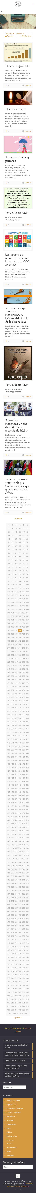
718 (19, 943)
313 (8, 708)
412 (19, 764)
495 (16, 813)
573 (16, 859)
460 (19, 792)
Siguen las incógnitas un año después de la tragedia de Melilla (16, 425)
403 (8, 760)
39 (16, 546)
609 (16, 880)
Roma (9, 1152)
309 (16, 704)
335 (23, 718)
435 (16, 778)
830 (12, 1010)
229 (8, 659)
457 (8, 792)
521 (23, 827)
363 (16, 736)
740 (12, 957)
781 (8, 982)
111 (16, 588)
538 (19, 838)
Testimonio (10, 1156)
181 (8, 630)
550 (19, 845)
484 (19, 806)
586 (19, 866)
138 (27, 602)
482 (12, 806)
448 (19, 785)
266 (12, 680)
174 (27, 623)
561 (16, 852)
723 (16, 947)
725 (23, 947)
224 (12, 655)
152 (12, 613)
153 (16, 613)
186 (27, 630)
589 (8, 869)
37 (9, 546)
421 (8, 771)
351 (16, 729)
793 (8, 989)
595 (8, 873)
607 (8, 880)
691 (8, 929)
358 (19, 732)
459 (16, 792)
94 (20, 578)
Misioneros (11, 1140)
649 (8, 904)
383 (23, 746)
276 (27, 683)
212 (12, 648)
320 (12, 711)
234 (27, 659)
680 (12, 922)
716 (12, 943)
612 (27, 880)
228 (27, 655)
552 (27, 845)
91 (9, 578)
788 (12, 985)
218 (12, 652)
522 (27, 827)
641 (23, 897)
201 (16, 641)
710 (12, 940)
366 (27, 736)
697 (8, 933)
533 (23, 834)
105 (16, 585)
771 (16, 975)
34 (20, 543)
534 (27, 834)
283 (8, 690)
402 (27, 757)
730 (19, 950)
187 (8, 634)
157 (8, 616)
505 (8, 820)
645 (16, 901)
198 (27, 637)
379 (8, 746)
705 (16, 936)
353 (23, 729)
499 (8, 817)
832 (19, 1010)
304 (19, 701)
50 (12, 553)
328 (19, 715)
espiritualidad (11, 1124)
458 (12, 792)
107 (23, 585)
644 (12, 901)
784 (19, 982)
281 (23, 687)
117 (16, 592)
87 (16, 574)
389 (23, 750)
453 (16, 789)
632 (12, 894)
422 (12, 771)
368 (12, 739)
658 (19, 908)
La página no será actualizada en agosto (16, 1046)
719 (23, 943)
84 (27, 571)
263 (23, 676)
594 (27, 869)
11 (23, 529)
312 (27, 704)
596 (12, 873)
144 (27, 606)
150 (27, 609)
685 (8, 926)
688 (19, 926)
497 (23, 813)
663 (16, 912)
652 (19, 904)
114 (27, 588)
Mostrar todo (26, 36)
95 (23, 578)
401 (23, 757)
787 (8, 985)
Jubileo (9, 1132)
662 (12, 912)
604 (19, 876)
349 (8, 729)
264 (27, 676)
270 (27, 680)
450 (27, 785)
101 (23, 581)
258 (27, 673)
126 (27, 595)
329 (23, 715)
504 (27, 817)
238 (19, 662)
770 (12, 975)
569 (23, 855)
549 (16, 845)
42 (27, 546)
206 (12, 644)
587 (23, 866)
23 (23, 536)
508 (19, 820)
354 (27, 729)
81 (16, 571)
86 (12, 574)
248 (12, 669)
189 (16, 634)
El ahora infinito (15, 109)
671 (23, 915)
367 (8, 739)
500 (12, 817)
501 (16, 817)
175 (8, 627)
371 (23, 739)
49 (9, 553)
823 (8, 1006)
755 (23, 964)
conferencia (11, 1116)
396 (27, 753)
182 (12, 630)
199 (8, 641)
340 (19, 722)
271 (8, 683)
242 (12, 666)
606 (27, 876)
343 (8, 725)
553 (8, 848)
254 (12, 673)
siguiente (17, 1018)
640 (19, 897)
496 (19, 813)
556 (19, 848)
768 (27, 971)
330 (27, 715)
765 (16, 971)
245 (23, 666)
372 (27, 739)
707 (23, 936)
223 (8, 655)
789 (16, 985)
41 (23, 546)
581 (23, 862)
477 (16, 803)
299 (23, 697)
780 (27, 978)
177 (16, 627)
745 (8, 961)
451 (8, 789)
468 (27, 796)
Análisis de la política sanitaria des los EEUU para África (17, 1075)
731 (23, 950)
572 (12, 859)
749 (23, 961)
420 (27, 767)
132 (27, 599)
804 (27, 992)
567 (16, 855)
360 (27, 732)
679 (8, 922)
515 (23, 824)
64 (20, 560)
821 (23, 1003)
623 (23, 887)
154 (19, 613)
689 (23, 926)
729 (16, 950)
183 (16, 630)
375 (16, 743)
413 (23, 764)
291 (16, 694)
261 (16, 676)
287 (23, 690)
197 (23, 637)
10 (20, 529)
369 (16, 739)
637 (8, 897)
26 (12, 539)
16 (20, 532)
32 (12, 543)
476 (12, 803)
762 (27, 968)
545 (23, 841)
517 (8, 827)
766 (19, 971)
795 (16, 989)
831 (16, 1010)
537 (16, 838)
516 (27, 824)
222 (27, 652)
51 (16, 553)
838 (21, 1013)
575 (23, 859)
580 (19, 862)
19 (9, 536)
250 (19, 669)
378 (27, 743)
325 (8, 715)
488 (12, 810)
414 (27, 764)
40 (20, 546)
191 (23, 634)
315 (16, 708)
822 (27, 1003)
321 (16, 711)
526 (19, 831)
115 (8, 592)
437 (23, 778)
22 (20, 536)
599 (23, 873)
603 (16, 876)
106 (19, 585)
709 (8, 940)
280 (19, 687)
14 (12, 532)
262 (19, 676)
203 (23, 641)
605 (23, 876)
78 (27, 567)
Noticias (9, 1144)
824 (12, 1006)
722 (12, 947)
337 (8, 722)
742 (19, 957)
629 (23, 890)
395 (23, 753)
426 (27, 771)
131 (23, 599)
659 (23, 908)
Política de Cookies (22, 1186)
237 (16, 662)
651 (16, 904)
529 (8, 834)
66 (27, 560)
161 (23, 616)
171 (16, 623)
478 (19, 803)
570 (27, 855)
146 (12, 609)
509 (23, 820)
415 (8, 767)
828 (27, 1006)
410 (12, 764)
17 (23, 532)
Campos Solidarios (13, 1101)
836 (14, 1013)
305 (23, 701)
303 (16, 701)
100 (19, 581)
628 (19, 890)
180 (27, 627)
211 (8, 648)
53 (23, 553)
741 (16, 957)
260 (12, 676)
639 (16, 897)
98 (12, 581)
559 (8, 852)
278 (12, 687)
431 (23, 774)
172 (19, 623)
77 (23, 567)
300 (27, 697)
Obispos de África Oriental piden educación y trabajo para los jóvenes (17, 1054)
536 (12, 838)
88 (20, 574)
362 (12, 736)
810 (27, 996)
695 (23, 929)
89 (23, 574)
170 (12, 623)
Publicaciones (11, 1148)
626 (12, 890)
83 (23, 571)
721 (8, 947)
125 (23, 595)
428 (12, 774)
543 (16, 841)
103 (8, 585)
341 (23, 722)
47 (23, 550)
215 (23, 648)
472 (19, 799)
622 (19, 887)
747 (16, 961)
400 (19, 757)
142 (19, 606)
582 (27, 862)
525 (16, 831)
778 (19, 978)
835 (10, 1013)
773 (23, 975)
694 (19, 929)
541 (8, 841)
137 (23, 602)
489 (16, 810)
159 (16, 616)
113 (23, 588)
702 (27, 933)
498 (27, 813)
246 (27, 666)
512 (12, 824)
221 (23, 652)
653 (23, 904)
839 (25, 1013)
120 (27, 592)
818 (12, 1003)
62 (12, 560)
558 (27, 848)
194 (12, 637)
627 (16, 890)
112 (19, 588)
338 (12, 722)
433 (8, 778)
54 (27, 553)
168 (27, 620)
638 (12, 897)
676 (19, 919)
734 (12, 954)
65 (23, 560)
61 (9, 560)
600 (27, 873)
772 (19, 975)
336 (27, 718)
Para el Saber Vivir (16, 213)
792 (27, 985)
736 (19, 954)
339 (16, 722)
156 (27, 613)
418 (19, 767)
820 (19, 1003)
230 (12, 659)
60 (27, 557)
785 (23, 982)
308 (12, 704)
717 (16, 943)
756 (27, 964)
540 (27, 838)
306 (27, 701)
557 (23, 848)
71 (23, 564)
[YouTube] (18, 1190)
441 (16, 782)
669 (16, 915)
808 (19, 996)
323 (23, 711)
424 (19, 771)
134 (12, 602)
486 (27, 806)
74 (12, 567)
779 (23, 978)
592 (19, 869)
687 (16, 926)
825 (16, 1006)
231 (16, 659)
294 (27, 694)
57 (16, 557)
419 (23, 767)
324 (27, 711)
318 (27, 708)
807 (16, 996)
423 (16, 771)
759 (16, 968)
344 (12, 725)
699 (16, 933)
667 (8, 915)
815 (23, 999)
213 (16, 648)
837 (18, 1013)
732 (27, 950)
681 (16, 922)
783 (16, 982)
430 (19, 774)
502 (19, 817)
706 (19, 936)
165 (16, 620)
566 (12, 855)
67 (9, 564)
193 (8, 637)
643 (8, 901)
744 (27, 957)
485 (23, 806)
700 (19, 933)
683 (23, 922)
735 (16, 954)
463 (8, 796)
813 (16, 999)
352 (19, 729)
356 (12, 732)
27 (16, 539)
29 (23, 539)
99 (16, 581)
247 (8, 669)
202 (19, 641)
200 (12, 641)
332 (12, 718)
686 (12, 926)
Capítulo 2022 (11, 1105)
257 (23, 673)
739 (8, 957)
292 (19, 694)
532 (19, 834)
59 (23, 557)
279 (16, 687)
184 (19, 630)
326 (12, 715)
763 (8, 971)
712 (19, 940)
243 (16, 666)
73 (9, 567)
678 (27, 919)
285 (16, 690)
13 (9, 532)
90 (27, 574)
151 (8, 613)
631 (8, 894)
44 (12, 550)
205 (8, 644)
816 (27, 999)
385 (8, 750)
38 (12, 546)
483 (16, 806)
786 (27, 982)
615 (16, 883)
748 (19, 961)
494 (12, 813)
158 (12, 616)
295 (8, 697)
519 (16, 827)
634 (19, 894)
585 (16, 866)
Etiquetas (19, 33)
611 (23, 880)
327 (16, 715)
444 (27, 782)
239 (23, 662)
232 (19, 659)
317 (23, 708)
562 (19, 852)
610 (19, 880)
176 (12, 627)
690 (27, 926)
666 (27, 912)
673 (8, 919)
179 (23, 627)
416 (12, 767)
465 (16, 796)
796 (19, 989)
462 (27, 792)
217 (8, 652)
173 (23, 623)
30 (27, 539)
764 (12, 971)
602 (12, 876)
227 (23, 655)
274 (19, 683)
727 (8, 950)
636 (27, 894)
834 (27, 1010)
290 (12, 694)
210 (27, 644)
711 (16, 940)
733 (8, 954)
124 (19, 595)
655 (8, 908)
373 (8, 743)
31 (9, 543)
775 (8, 978)
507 (16, 820)
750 (27, 961)
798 (27, 989)
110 (12, 588)
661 (8, 912)
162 (27, 616)
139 (8, 606)
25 (9, 539)
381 (16, 746)
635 (23, 894)
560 (12, 852)
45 (16, 550)
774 (27, 975)
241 (8, 666)
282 (27, 687)
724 (19, 947)
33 (16, 543)
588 (27, 866)
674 (12, 919)
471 (16, 799)
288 (27, 690)
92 (12, 578)
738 (27, 954)
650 (12, 904)
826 (19, 1006)
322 (19, 711)
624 (27, 887)
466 (19, 796)
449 (23, 785)
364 (19, 736)
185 (23, 630)
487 (8, 810)
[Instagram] (21, 1190)
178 (19, 627)
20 (12, 536)
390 (27, 750)
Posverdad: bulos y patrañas (17, 159)
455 (23, 789)
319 (8, 711)
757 (8, 968)
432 (27, 774)
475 (8, 803)
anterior (19, 519)
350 (12, 729)
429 (16, 774)
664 (19, 912)
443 (23, 782)
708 (27, 936)
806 (12, 996)
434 (12, 778)
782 (12, 982)
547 (8, 845)
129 (16, 599)
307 (8, 704)
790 (19, 985)
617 (23, 883)
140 (12, 606)
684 (27, 922)
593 (23, 869)
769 (8, 975)
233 (23, 659)
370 (19, 739)
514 (19, 824)
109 (8, 588)
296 (12, 697)
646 (19, 901)
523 (8, 831)
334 (19, 718)
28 (20, 539)
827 (23, 1006)
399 (16, 757)
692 (12, 929)
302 (12, 701)
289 (8, 694)
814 (19, 999)
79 (9, 571)
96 (27, 578)
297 (16, 697)
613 (8, 883)
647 (23, 901)
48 (27, 550)
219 (16, 652)
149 (23, 609)
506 (12, 820)
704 (12, 936)
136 (19, 602)
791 (23, 985)
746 (12, 961)
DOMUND (10, 1120)
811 (8, 999)
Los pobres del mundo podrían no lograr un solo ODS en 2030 (17, 260)
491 (23, 810)
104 (12, 585)
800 (12, 992)
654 (27, 904)
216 (27, 648)
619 (8, 887)
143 (23, 606)
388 (19, 750)
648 (27, 901)
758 (12, 968)
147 (16, 609)
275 (23, 683)
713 (23, 940)
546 (27, 841)
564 (27, 852)
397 (8, 757)
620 (12, 887)
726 (27, 947)
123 (16, 595)
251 (23, 669)
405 (16, 760)
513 (16, 824)
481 (8, 806)
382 (19, 746)
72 (27, 564)
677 (23, 919)
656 (12, 908)
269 (23, 680)
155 (23, 613)
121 (8, 595)
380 (12, 746)
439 (8, 782)
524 (12, 831)
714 (27, 940)
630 (27, 890)
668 (12, 915)
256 (19, 673)
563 (23, 852)
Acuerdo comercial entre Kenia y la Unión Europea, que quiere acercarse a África (17, 486)
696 (27, 929)
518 (12, 827)
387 (16, 750)
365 (23, 736)
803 (23, 992)
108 (27, 585)
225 (16, 655)
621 (16, 887)
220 (19, 652)
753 (16, 964)
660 (27, 908)
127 (8, 599)
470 (12, 799)
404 (12, 760)
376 (19, 743)
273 (16, 683)
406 (19, 760)
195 (16, 637)
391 (8, 753)
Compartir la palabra (13, 1112)
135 (16, 602)
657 (16, 908)
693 (16, 929)
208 (19, 644)
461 (23, 792)
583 (8, 866)
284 (12, 690)
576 (27, 859)
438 (27, 778)
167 (23, 620)
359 (23, 732)
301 (8, 701)
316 (19, 708)
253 (8, 673)
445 (8, 785)
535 (8, 838)
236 (12, 662)
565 (8, 855)
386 (12, 750)
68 (12, 564)
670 (19, 915)
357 (16, 732)
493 (8, 813)
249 (16, 669)
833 (23, 1010)
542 (12, 841)
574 (19, 859)
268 (19, 680)
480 (27, 803)
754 (19, 964)
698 (12, 933)
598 (19, 873)
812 (12, 999)
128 (12, 599)
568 (19, 855)
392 (12, 753)
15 (16, 532)
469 (8, 799)
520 (19, 827)
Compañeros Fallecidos (15, 1109)
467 (23, 796)
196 (19, 637)
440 (12, 782)
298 (19, 697)
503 (23, 817)
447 (16, 785)
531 (16, 834)
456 (27, 789)
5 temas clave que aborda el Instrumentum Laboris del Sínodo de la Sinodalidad (16, 315)
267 (16, 680)
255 (16, 673)
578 (12, 862)
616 (19, 883)
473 (23, 799)
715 (8, 943)
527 (23, 831)
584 (12, 866)
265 (8, 680)
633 (16, 894)
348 (27, 725)
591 (16, 869)
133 (8, 602)
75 (16, 567)
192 (27, 634)
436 (19, 778)
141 (16, 606)
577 (8, 862)
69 (16, 564)
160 (19, 616)
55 (9, 557)
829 (8, 1010)
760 (19, 968)
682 (19, 922)
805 (8, 996)
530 (12, 834)
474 (27, 799)
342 (27, 722)
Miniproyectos (12, 1136)
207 (16, 644)
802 (19, 992)
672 (27, 915)
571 (8, 859)
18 (27, 532)
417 (16, 767)
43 (9, 550)
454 (19, 789)
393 (16, 753)
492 (27, 810)
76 (20, 567)
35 (23, 543)
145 (8, 609)
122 (12, 595)
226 (19, 655)
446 (12, 785)
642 (27, 897)
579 (16, 862)
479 (23, 803)
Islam (8, 1128)
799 (8, 992)
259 (8, 676)
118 (19, 592)
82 (20, 571)
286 (19, 690)
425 (23, 771)
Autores (9, 36)
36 (27, 543)
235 (8, 662)
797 (23, 989)
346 (19, 725)
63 (16, 560)
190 (19, 634)
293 (23, 694)
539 (23, 838)
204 (27, 641)
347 (23, 725)
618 (27, 883)
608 (12, 880)
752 (12, 964)
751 (8, 964)
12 (27, 529)
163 (8, 620)
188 (12, 634)
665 (23, 912)
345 (16, 725)
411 (16, 764)
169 (8, 623)
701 (23, 933)
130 (19, 599)
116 (12, 592)
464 (12, 796)
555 (16, 848)
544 (19, 841)
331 (8, 718)
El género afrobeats (17, 66)
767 (23, 971)
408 (27, 760)
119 (23, 592)
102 (27, 581)
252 (27, 669)
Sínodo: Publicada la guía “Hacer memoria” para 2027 (16, 1067)
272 (12, 683)
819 (16, 1003)
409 (8, 764)
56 (12, 557)
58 (20, 557)
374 (12, 743)
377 (23, 743)
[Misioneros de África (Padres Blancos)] (18, 4)
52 (20, 553)
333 (16, 718)
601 (8, 876)
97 (9, 581)
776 (12, 978)
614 (12, 883)
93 (16, 578)
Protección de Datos (13, 1028)
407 (23, 760)
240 (27, 662)
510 (27, 820)
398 (12, 757)
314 (12, 708)
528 (27, 831)
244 (19, 666)
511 (8, 824)
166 (19, 620)
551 (23, 845)
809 (23, 996)
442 (19, 782)
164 (12, 620)
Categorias (8, 33)
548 (12, 845)
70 (20, 564)
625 (8, 890)
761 (23, 968)
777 (16, 978)
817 (8, 1003)
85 (9, 574)
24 (27, 536)
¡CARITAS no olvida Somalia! (15, 1060)
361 (8, 736)
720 (27, 943)
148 (19, 609)
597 (16, 873)
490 (19, 810)
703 (8, 936)
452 (12, 789)
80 (12, 571)
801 (16, 992)
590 (12, 869)
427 (8, 774)
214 (19, 648)
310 (19, 704)
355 (8, 732)
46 (20, 550)
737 (23, 954)
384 (27, 746)
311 (23, 704)
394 (19, 753)
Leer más (28, 85)
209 (23, 644)
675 (16, 919)
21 (16, 536)
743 (23, 957)
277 (8, 687)
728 (12, 950)
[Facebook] (15, 1190)
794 (12, 989)
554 (12, 848)
